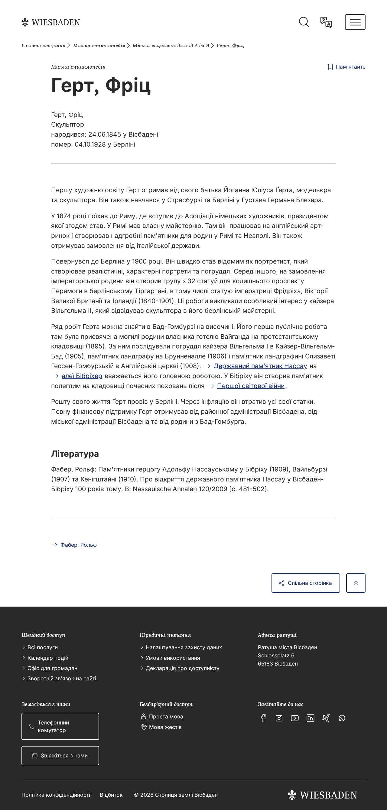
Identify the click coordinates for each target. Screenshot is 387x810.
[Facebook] (263, 718)
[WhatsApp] (342, 718)
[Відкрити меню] (355, 22)
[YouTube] (294, 718)
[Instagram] (279, 718)
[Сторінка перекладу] (326, 22)
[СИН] (326, 718)
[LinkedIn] (310, 718)
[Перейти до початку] (356, 583)
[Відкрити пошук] (304, 22)
